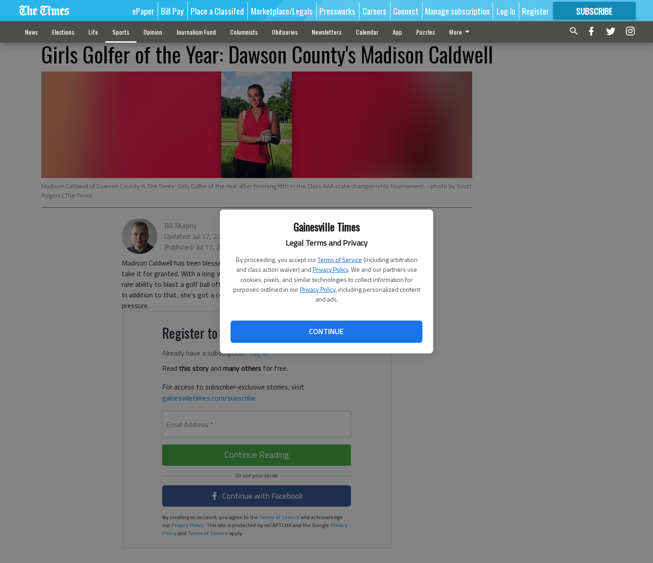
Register (535, 10)
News (31, 31)
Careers (374, 10)
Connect (405, 10)
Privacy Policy (330, 269)
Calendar (367, 31)
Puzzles (425, 31)
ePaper (143, 10)
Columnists (244, 31)
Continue (326, 331)
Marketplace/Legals (282, 10)
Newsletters (327, 31)
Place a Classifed (217, 10)
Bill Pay (172, 10)
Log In (506, 10)
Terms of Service (340, 259)
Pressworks (337, 10)
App (397, 31)
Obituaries (285, 31)
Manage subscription (457, 10)
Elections (63, 31)
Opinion (152, 31)
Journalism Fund (196, 31)
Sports (120, 31)
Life (93, 31)
